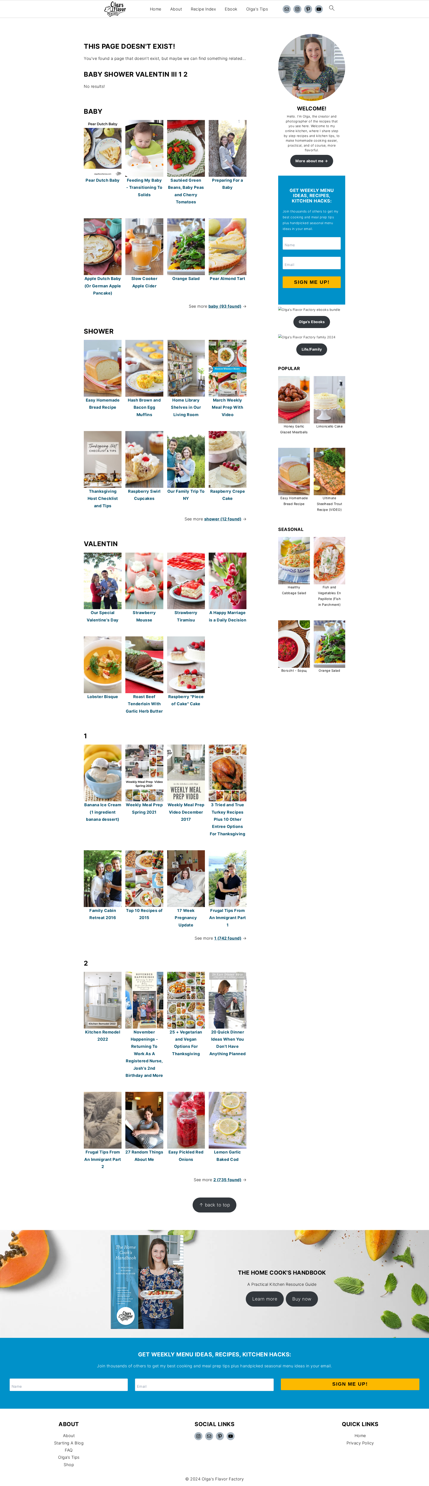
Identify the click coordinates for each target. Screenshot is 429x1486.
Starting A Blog (69, 1443)
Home (155, 9)
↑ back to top (214, 1205)
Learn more (264, 1299)
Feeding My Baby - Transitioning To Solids (144, 187)
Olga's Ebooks (312, 322)
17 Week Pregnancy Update (186, 917)
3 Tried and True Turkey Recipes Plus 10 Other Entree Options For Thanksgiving (227, 819)
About (176, 9)
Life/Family (312, 349)
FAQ (69, 1450)
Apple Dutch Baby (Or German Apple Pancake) (102, 285)
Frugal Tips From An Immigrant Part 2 (102, 1159)
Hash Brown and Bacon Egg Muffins (144, 407)
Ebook (231, 9)
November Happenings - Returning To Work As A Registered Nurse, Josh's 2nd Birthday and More (144, 1054)
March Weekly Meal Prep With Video (227, 407)
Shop (69, 1464)
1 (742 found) (228, 938)
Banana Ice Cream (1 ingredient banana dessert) (102, 812)
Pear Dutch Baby (103, 180)
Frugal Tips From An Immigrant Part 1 (227, 917)
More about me (309, 161)
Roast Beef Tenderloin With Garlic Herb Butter (144, 704)
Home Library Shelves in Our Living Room (186, 407)
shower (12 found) (223, 519)
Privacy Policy (360, 1443)
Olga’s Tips (69, 1457)
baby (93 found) (225, 306)
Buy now (301, 1299)
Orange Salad (186, 278)
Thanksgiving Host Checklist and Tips (103, 498)
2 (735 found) (227, 1179)
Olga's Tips (257, 9)
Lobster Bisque (102, 696)
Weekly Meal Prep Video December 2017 (186, 812)
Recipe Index (203, 9)
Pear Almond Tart (227, 278)
